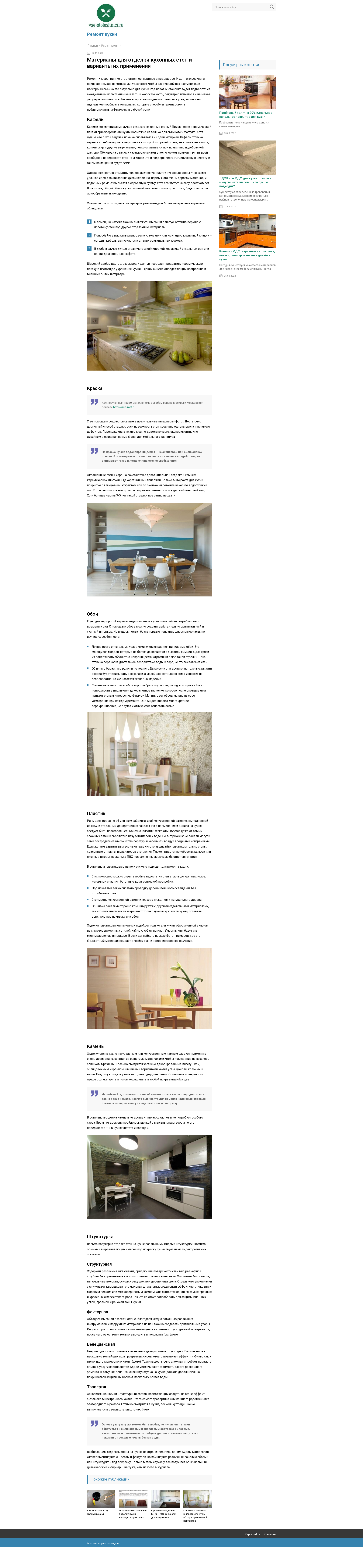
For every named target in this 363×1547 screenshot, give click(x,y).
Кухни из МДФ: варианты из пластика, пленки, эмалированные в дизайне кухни (247, 255)
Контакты (270, 1534)
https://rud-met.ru (124, 407)
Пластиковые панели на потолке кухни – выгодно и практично (133, 1514)
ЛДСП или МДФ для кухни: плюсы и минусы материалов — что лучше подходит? (245, 182)
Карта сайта (252, 1534)
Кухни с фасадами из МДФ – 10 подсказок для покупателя (163, 1514)
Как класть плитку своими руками (97, 1512)
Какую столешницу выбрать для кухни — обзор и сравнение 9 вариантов (195, 1515)
